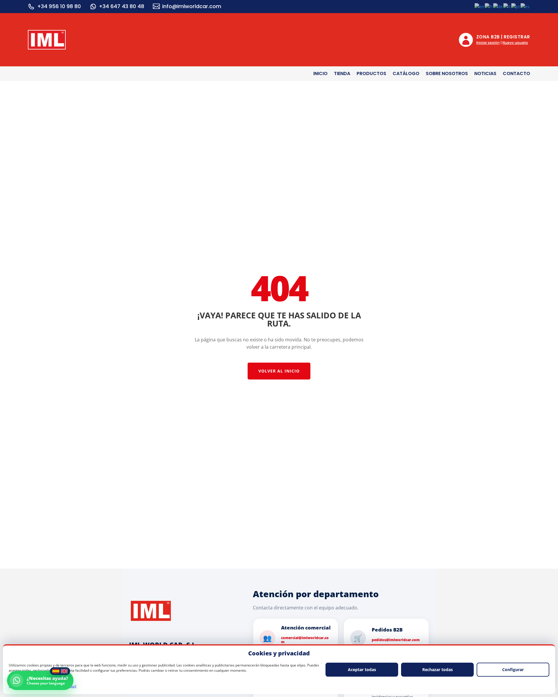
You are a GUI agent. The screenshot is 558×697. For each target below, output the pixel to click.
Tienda (342, 74)
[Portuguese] (516, 6)
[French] (489, 6)
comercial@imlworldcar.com (305, 640)
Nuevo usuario (515, 42)
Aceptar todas (362, 669)
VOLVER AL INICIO (279, 371)
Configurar (513, 669)
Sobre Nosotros (447, 74)
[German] (498, 6)
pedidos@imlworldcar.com (396, 640)
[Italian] (507, 6)
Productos (371, 74)
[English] (480, 6)
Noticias (485, 74)
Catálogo (406, 74)
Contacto (516, 74)
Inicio (320, 74)
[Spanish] (525, 6)
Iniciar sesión (488, 42)
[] (93, 6)
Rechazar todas (437, 669)
